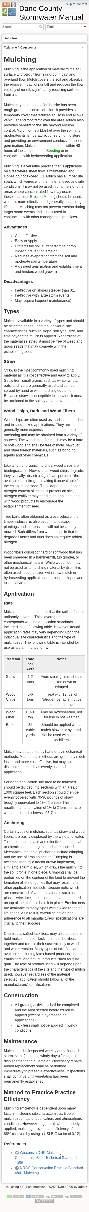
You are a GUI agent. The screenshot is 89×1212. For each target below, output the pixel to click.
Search (41, 26)
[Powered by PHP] (35, 1196)
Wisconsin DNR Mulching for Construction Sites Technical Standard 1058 (46, 1158)
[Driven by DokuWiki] (44, 1201)
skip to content (76, 4)
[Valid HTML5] (54, 1196)
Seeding (53, 151)
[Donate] (16, 1196)
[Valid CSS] (73, 1196)
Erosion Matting (42, 197)
